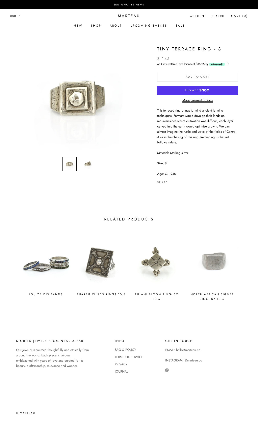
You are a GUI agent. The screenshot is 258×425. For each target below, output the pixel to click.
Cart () (239, 16)
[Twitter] (177, 181)
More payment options (197, 100)
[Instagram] (167, 370)
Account (198, 16)
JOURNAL (121, 371)
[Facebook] (171, 181)
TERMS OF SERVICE (129, 357)
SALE (180, 25)
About (116, 25)
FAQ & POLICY (125, 349)
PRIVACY (121, 364)
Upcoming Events (148, 25)
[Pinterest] (182, 181)
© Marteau (25, 413)
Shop (96, 25)
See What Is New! (129, 4)
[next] (245, 267)
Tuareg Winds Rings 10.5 (101, 294)
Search (218, 16)
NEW (78, 25)
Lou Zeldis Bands (46, 294)
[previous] (12, 267)
